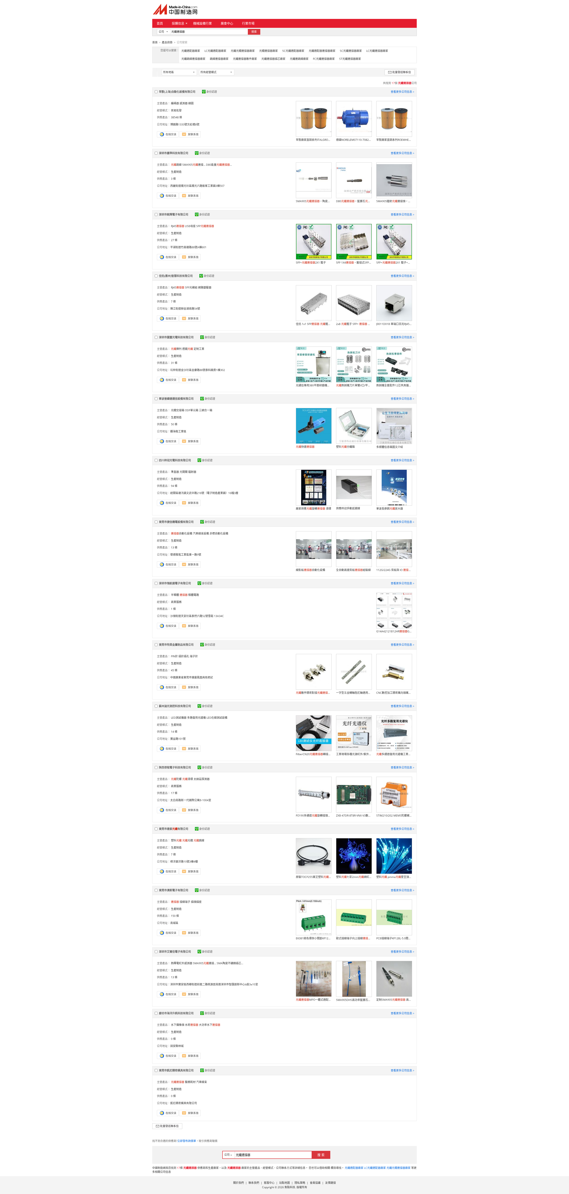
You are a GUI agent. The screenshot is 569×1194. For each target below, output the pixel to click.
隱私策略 (300, 1183)
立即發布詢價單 (186, 1141)
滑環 (187, 779)
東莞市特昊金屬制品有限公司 (176, 645)
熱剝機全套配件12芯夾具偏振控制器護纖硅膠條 (394, 385)
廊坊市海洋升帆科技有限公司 (176, 1013)
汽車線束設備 (201, 533)
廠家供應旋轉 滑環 (313, 508)
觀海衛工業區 (178, 431)
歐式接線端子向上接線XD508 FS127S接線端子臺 (354, 938)
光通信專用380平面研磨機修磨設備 (313, 385)
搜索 (254, 32)
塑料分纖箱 (345, 447)
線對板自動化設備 (310, 570)
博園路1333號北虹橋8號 (184, 124)
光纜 (187, 840)
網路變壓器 (204, 287)
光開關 (184, 472)
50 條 (174, 424)
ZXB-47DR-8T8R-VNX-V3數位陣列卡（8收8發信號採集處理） (354, 815)
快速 (305, 447)
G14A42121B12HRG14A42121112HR (394, 631)
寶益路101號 (178, 739)
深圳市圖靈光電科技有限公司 (176, 337)
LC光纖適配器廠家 (215, 51)
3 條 (173, 179)
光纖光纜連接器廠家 (243, 51)
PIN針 (174, 656)
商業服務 (176, 602)
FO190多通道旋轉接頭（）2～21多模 (313, 815)
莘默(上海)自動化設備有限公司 (177, 92)
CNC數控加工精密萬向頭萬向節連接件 (394, 693)
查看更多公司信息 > (402, 92)
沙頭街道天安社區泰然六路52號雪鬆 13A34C (197, 616)
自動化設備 (181, 533)
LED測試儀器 (178, 718)
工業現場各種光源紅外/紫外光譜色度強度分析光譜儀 (354, 754)
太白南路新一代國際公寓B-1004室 (190, 800)
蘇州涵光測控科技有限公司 (175, 706)
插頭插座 (196, 902)
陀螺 (176, 779)
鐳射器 (192, 472)
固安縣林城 (177, 1046)
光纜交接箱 (177, 410)
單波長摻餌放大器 (389, 508)
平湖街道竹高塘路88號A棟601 (188, 247)
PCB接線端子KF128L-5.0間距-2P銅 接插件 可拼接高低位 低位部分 (394, 938)
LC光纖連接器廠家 (377, 51)
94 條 (174, 486)
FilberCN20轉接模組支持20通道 (313, 754)
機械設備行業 (202, 23)
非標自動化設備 (219, 533)
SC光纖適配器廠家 (293, 51)
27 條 (174, 240)
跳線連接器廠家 (219, 59)
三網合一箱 (205, 410)
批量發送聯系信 (401, 72)
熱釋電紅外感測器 (181, 963)
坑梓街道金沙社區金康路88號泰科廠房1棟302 (197, 370)
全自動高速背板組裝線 (353, 570)
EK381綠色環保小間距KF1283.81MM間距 (313, 938)
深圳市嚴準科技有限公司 (173, 153)
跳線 (176, 165)
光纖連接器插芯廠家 (273, 59)
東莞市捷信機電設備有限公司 (176, 522)
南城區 (174, 923)
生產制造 (176, 172)
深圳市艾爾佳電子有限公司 (175, 952)
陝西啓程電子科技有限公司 (175, 767)
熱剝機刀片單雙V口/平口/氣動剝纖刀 (354, 385)
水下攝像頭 (177, 1025)
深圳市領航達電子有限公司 (175, 583)
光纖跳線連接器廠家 (193, 59)
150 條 (175, 916)
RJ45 (177, 226)
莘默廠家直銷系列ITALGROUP (313, 140)
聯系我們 (253, 1183)
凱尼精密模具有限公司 (183, 1103)
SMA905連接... (193, 165)
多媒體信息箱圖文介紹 (389, 447)
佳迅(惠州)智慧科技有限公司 (176, 276)
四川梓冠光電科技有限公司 (175, 460)
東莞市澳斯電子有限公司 (173, 890)
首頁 (160, 23)
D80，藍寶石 (354, 201)
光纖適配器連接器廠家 (322, 51)
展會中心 (227, 23)
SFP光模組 (191, 287)
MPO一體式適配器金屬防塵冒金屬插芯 (313, 1000)
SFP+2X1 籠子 (311, 262)
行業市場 (248, 23)
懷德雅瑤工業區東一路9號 (185, 555)
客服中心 (269, 1183)
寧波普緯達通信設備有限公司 (176, 399)
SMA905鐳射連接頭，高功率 (394, 201)
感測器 (184, 103)
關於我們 (238, 1183)
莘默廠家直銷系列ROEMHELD (394, 140)
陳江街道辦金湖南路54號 (185, 309)
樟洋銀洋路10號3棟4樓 (184, 861)
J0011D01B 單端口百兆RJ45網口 (394, 324)
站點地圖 (284, 1183)
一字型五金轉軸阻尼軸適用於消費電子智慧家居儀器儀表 (354, 693)
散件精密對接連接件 (313, 693)
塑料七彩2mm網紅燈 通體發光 (354, 877)
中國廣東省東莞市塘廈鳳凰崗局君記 (191, 677)
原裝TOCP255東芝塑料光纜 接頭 (313, 877)
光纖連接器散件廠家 (245, 59)
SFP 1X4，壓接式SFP (354, 262)
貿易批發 (176, 110)
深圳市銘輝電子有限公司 (173, 214)
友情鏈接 (330, 1183)
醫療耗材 (190, 1082)
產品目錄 (167, 42)
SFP (205, 226)
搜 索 (321, 1155)
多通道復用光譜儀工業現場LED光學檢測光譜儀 (394, 754)
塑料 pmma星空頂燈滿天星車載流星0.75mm (394, 877)
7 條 (173, 301)
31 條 (174, 363)
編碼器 (175, 103)
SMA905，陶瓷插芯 (313, 201)
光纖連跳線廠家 (299, 59)
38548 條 (176, 117)
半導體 (175, 595)
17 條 (174, 793)
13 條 (174, 547)
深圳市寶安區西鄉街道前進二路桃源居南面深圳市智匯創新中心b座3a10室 (214, 984)
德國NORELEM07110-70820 (354, 140)
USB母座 (190, 226)
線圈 (191, 103)
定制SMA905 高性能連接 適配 (394, 1000)
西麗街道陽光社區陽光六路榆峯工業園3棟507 (197, 186)
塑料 (176, 840)
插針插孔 (183, 656)
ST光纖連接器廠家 (350, 59)
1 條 (173, 609)
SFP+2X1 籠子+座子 (394, 262)
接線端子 (185, 902)
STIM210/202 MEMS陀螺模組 (394, 815)
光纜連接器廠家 (268, 51)
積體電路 (193, 595)
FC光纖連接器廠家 (324, 59)
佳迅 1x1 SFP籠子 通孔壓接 (313, 324)
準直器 (175, 472)
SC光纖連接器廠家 (351, 51)
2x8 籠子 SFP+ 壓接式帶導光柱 (354, 324)
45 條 (174, 670)
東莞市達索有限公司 (173, 829)
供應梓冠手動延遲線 (348, 508)
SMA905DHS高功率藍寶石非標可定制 (354, 1000)
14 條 (174, 732)
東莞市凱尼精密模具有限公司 (176, 1070)
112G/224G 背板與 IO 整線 (394, 570)
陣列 (176, 349)
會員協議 (315, 1183)
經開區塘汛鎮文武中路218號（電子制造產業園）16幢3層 (204, 493)
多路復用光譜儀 (196, 718)
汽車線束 (201, 1082)
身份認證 (211, 92)
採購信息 (178, 23)
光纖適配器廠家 (190, 51)
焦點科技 (289, 1187)
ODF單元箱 (191, 410)
